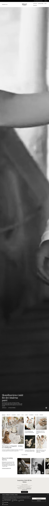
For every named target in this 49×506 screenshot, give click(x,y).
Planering (31, 414)
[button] (43, 476)
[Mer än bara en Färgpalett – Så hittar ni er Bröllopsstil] (13, 434)
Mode (26, 414)
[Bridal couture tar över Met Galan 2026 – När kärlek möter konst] (41, 444)
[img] (24, 4)
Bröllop (8, 414)
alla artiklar (24, 454)
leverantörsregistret (6, 468)
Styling (36, 414)
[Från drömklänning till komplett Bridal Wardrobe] (30, 425)
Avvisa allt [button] (39, 500)
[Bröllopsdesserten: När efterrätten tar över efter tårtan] (41, 425)
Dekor (18, 414)
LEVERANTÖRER (11, 407)
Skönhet (41, 414)
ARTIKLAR (4, 407)
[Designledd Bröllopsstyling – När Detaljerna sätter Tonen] (30, 444)
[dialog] (24, 499)
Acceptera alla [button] (38, 498)
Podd (45, 3)
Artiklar (35, 3)
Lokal (22, 414)
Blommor (14, 414)
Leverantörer (40, 3)
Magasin (35, 5)
